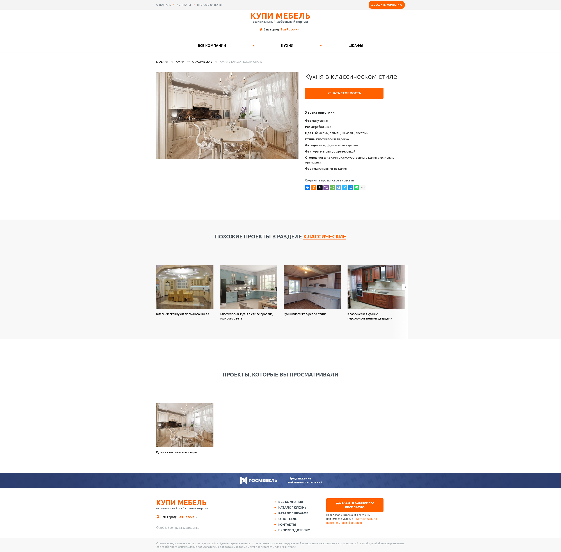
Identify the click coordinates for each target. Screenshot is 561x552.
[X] (320, 187)
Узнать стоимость (344, 93)
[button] (400, 302)
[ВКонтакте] (307, 187)
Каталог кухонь (292, 507)
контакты (184, 5)
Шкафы (355, 46)
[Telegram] (338, 187)
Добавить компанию (386, 5)
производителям (210, 5)
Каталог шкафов (293, 513)
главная (162, 61)
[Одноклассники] (313, 187)
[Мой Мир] (350, 187)
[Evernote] (356, 187)
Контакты (287, 524)
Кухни (287, 46)
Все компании (212, 46)
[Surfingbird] (344, 187)
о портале (163, 5)
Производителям (294, 530)
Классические (202, 61)
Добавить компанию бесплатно (355, 505)
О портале (287, 519)
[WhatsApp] (332, 187)
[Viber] (326, 187)
